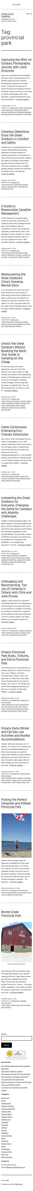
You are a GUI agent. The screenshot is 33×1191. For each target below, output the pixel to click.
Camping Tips (15, 182)
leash (16, 706)
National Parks (6, 1144)
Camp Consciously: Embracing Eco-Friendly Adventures (14, 430)
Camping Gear (6, 1111)
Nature (21, 108)
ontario (3, 709)
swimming (8, 1007)
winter (23, 782)
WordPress (19, 1184)
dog (13, 704)
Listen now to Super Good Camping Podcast (16, 1059)
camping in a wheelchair (19, 555)
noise (20, 706)
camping (3, 112)
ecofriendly (11, 478)
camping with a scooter (8, 557)
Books (3, 1101)
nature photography (7, 114)
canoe (9, 324)
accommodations (11, 778)
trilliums (24, 711)
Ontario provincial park (13, 709)
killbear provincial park (19, 892)
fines (6, 706)
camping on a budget (13, 403)
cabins (3, 780)
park (22, 709)
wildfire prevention (24, 257)
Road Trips (4, 1154)
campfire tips (11, 255)
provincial (4, 711)
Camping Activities (7, 1106)
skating (18, 782)
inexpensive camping (7, 407)
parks (19, 780)
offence (24, 706)
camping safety (23, 186)
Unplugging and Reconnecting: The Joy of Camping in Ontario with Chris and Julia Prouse (16, 588)
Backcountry (14, 108)
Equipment (4, 1133)
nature (18, 1005)
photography (18, 114)
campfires (19, 255)
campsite (9, 892)
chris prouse (5, 635)
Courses (4, 1130)
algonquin (20, 778)
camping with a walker (23, 557)
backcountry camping (21, 110)
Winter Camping (6, 776)
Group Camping (6, 1136)
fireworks (11, 706)
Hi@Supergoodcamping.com (15, 1167)
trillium (20, 711)
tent (12, 189)
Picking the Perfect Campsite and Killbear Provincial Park (16, 803)
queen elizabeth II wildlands (13, 326)
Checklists (4, 1125)
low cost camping (20, 407)
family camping (20, 405)
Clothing (4, 1127)
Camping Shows (6, 1117)
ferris (16, 704)
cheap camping (10, 405)
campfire (4, 255)
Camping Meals (6, 1114)
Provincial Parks (6, 702)
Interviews (4, 1141)
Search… (4, 1034)
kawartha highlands (17, 324)
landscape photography (24, 112)
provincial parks (6, 782)
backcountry (10, 110)
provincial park (26, 114)
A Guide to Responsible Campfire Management (16, 209)
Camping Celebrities (25, 630)
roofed (14, 782)
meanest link (13, 635)
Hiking (3, 1138)
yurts (27, 782)
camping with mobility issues (17, 562)
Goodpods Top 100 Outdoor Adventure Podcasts (16, 1057)
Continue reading (22, 99)
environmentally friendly (22, 478)
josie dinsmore (11, 112)
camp (8, 1005)
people (26, 709)
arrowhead (27, 778)
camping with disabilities (8, 560)
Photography (28, 108)
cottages (14, 780)
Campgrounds (15, 700)
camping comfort (12, 186)
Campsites (14, 890)
